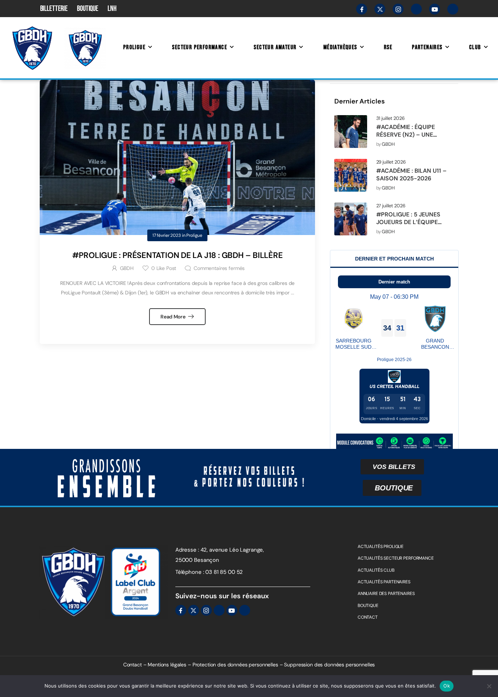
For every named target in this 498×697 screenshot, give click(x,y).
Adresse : (187, 549)
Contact (132, 664)
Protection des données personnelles (235, 664)
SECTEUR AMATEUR (275, 47)
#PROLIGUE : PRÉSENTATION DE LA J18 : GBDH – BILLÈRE (177, 255)
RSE (388, 47)
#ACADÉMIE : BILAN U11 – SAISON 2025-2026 (411, 174)
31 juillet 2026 (390, 118)
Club (475, 47)
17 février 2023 (166, 235)
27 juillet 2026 (390, 206)
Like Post (163, 268)
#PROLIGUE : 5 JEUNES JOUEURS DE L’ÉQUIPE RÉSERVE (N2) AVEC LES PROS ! (409, 226)
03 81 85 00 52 (224, 572)
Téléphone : (189, 572)
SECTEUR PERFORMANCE (199, 47)
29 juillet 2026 (391, 162)
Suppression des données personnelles (329, 664)
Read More (173, 316)
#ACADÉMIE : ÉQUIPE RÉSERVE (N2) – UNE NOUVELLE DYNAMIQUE (409, 134)
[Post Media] (350, 131)
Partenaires (427, 47)
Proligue (134, 47)
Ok (446, 686)
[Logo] (32, 48)
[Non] (489, 686)
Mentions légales (167, 664)
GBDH (388, 144)
